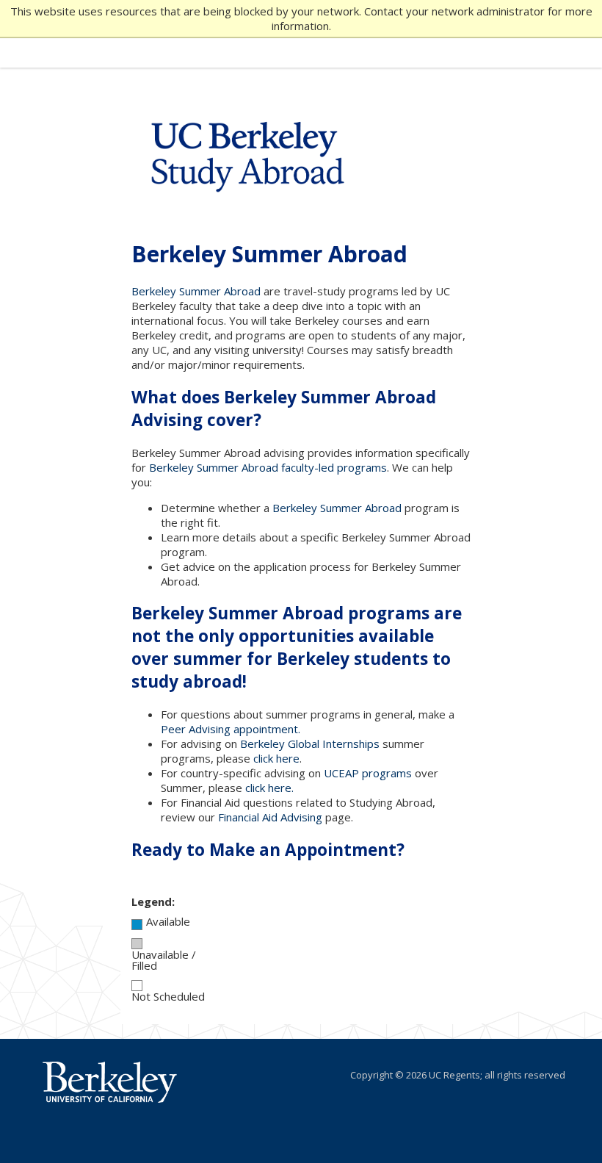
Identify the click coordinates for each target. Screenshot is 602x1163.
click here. (269, 787)
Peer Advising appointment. (230, 728)
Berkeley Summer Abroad (196, 291)
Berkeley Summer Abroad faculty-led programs (268, 467)
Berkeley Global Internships (310, 743)
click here (276, 758)
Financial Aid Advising (270, 817)
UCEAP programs (368, 773)
